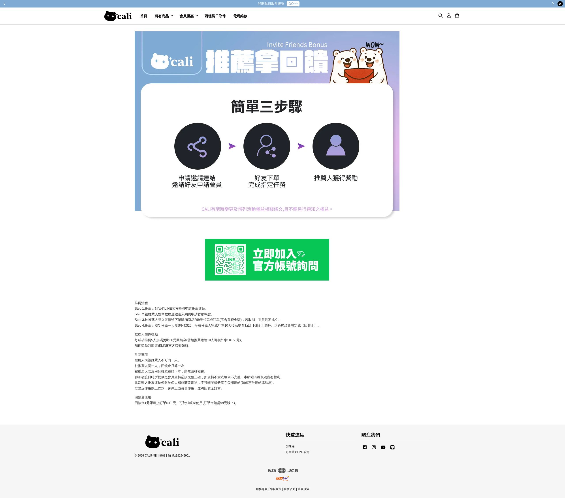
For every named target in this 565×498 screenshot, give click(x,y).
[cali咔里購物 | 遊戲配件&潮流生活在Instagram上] (374, 449)
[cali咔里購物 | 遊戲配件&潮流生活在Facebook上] (365, 449)
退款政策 (303, 489)
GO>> (293, 4)
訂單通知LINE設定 (297, 452)
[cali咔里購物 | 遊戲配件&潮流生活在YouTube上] (383, 449)
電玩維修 (240, 16)
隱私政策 (275, 489)
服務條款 (261, 489)
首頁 (143, 16)
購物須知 (289, 489)
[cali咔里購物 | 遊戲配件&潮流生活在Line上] (392, 449)
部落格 (290, 446)
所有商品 (162, 16)
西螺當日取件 (215, 16)
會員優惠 (187, 16)
